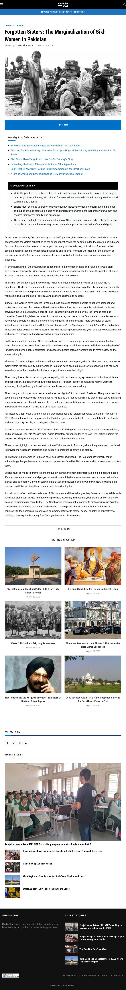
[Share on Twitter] (59, 529)
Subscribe (118, 975)
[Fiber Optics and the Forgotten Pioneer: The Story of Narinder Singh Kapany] (33, 675)
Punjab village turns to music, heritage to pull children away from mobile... (101, 938)
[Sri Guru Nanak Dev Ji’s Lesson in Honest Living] (93, 566)
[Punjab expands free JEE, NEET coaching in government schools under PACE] (63, 802)
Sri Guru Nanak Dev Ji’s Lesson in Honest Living (93, 589)
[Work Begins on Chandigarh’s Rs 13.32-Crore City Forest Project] (33, 566)
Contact (105, 975)
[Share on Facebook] (56, 529)
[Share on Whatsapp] (65, 529)
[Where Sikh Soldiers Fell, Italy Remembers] (33, 620)
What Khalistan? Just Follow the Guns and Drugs (46, 888)
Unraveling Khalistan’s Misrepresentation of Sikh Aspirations (43, 164)
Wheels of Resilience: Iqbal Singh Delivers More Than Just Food (45, 145)
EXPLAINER (66, 12)
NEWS (44, 12)
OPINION (54, 12)
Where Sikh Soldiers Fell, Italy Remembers (33, 643)
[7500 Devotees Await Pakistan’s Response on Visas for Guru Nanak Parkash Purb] (93, 675)
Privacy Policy (70, 975)
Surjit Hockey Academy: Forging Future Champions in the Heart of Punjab (50, 169)
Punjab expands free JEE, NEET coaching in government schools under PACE (48, 844)
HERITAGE (79, 12)
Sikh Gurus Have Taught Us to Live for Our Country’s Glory (42, 159)
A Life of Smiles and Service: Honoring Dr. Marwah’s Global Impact (47, 173)
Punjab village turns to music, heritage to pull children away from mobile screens (62, 851)
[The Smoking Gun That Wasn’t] (12, 867)
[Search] (124, 4)
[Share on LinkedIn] (62, 529)
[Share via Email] (68, 529)
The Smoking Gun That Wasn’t (37, 863)
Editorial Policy (89, 975)
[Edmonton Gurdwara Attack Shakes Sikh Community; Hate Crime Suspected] (93, 620)
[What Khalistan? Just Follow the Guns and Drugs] (12, 892)
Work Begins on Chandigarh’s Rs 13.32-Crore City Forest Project (54, 876)
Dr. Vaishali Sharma (24, 45)
